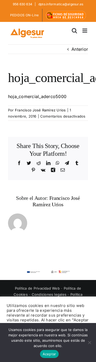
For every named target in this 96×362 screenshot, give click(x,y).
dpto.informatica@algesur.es (60, 4)
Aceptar (49, 354)
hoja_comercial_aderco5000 (37, 96)
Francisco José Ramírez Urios (40, 110)
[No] (89, 342)
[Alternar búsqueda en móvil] (74, 30)
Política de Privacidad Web (38, 288)
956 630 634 (23, 4)
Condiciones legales (50, 294)
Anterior (79, 49)
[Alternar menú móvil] (85, 30)
